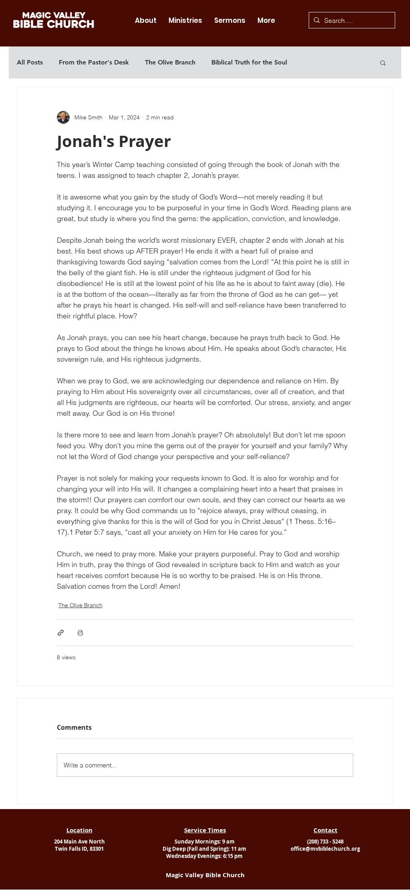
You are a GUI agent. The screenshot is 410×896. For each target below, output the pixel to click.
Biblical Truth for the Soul (249, 62)
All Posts (30, 62)
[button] (146, 20)
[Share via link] (60, 632)
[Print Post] (80, 632)
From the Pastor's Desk (94, 62)
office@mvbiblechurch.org (325, 848)
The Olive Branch (170, 62)
